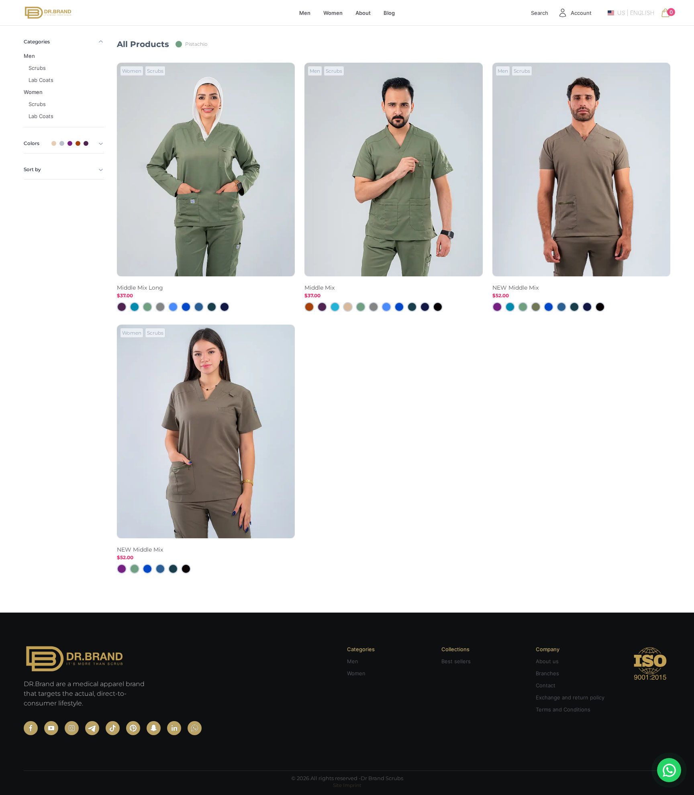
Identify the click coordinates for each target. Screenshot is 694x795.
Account (581, 13)
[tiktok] (113, 728)
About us (547, 661)
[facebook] (31, 728)
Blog (389, 13)
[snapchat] (154, 728)
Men (304, 13)
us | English (635, 12)
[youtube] (51, 728)
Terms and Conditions (563, 709)
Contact (545, 685)
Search (539, 13)
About (363, 13)
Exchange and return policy (570, 697)
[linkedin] (174, 728)
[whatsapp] (195, 728)
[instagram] (72, 728)
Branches (547, 673)
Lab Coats (41, 80)
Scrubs (37, 68)
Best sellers (456, 661)
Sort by (32, 169)
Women (333, 13)
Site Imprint (347, 785)
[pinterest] (133, 728)
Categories (37, 42)
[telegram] (92, 728)
